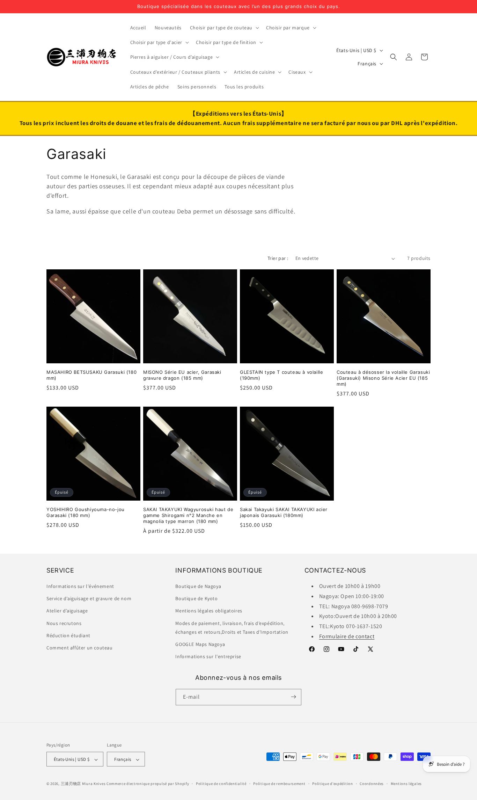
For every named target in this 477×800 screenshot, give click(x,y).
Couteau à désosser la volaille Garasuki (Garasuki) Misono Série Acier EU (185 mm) (383, 378)
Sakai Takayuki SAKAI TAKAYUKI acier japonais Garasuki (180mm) (284, 512)
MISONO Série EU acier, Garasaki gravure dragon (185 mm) (182, 375)
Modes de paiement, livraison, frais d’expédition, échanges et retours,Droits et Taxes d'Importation (231, 627)
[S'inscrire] (293, 697)
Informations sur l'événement (80, 586)
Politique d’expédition (332, 783)
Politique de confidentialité (221, 783)
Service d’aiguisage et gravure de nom (88, 599)
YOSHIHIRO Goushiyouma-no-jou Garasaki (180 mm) (85, 512)
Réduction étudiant (68, 635)
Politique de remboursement (279, 783)
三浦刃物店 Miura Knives (83, 783)
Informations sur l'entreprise (208, 657)
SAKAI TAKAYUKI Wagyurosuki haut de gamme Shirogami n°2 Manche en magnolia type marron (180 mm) (188, 515)
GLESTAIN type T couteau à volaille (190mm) (281, 375)
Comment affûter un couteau (79, 648)
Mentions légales (406, 783)
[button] (224, 27)
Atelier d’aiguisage (67, 611)
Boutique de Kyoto (196, 599)
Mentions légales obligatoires (208, 611)
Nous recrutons (63, 623)
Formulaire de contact (347, 636)
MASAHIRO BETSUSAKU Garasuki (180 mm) (91, 375)
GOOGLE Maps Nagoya (200, 644)
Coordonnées (372, 783)
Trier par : (277, 258)
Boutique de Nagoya (198, 586)
